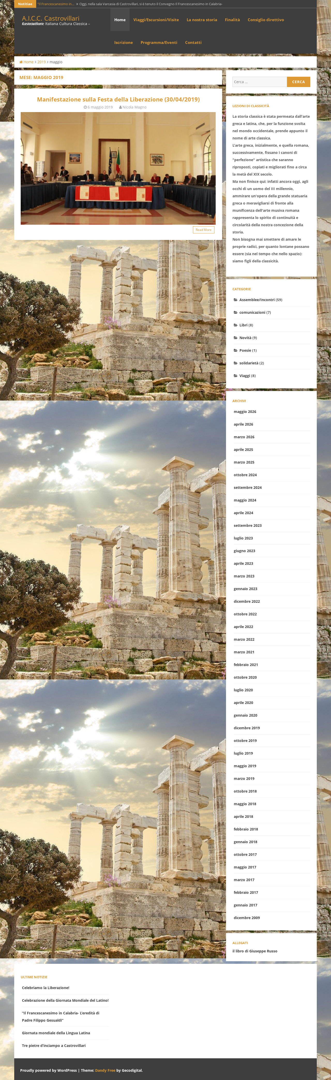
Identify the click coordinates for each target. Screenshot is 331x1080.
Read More (204, 230)
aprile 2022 (243, 626)
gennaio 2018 (245, 841)
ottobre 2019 (245, 740)
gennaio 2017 (245, 905)
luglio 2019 (243, 753)
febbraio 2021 (246, 664)
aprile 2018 (243, 816)
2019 (41, 61)
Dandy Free (105, 1070)
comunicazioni (252, 312)
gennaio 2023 (245, 588)
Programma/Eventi (159, 42)
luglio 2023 (243, 538)
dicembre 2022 (247, 601)
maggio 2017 (245, 867)
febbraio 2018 (246, 829)
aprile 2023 (243, 563)
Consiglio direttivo (266, 19)
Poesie (245, 350)
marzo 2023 (244, 576)
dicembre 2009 (247, 917)
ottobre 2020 (245, 677)
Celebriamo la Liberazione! (45, 987)
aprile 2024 (243, 512)
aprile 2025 (243, 449)
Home (120, 19)
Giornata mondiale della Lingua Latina (56, 1032)
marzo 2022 (244, 639)
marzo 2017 (244, 879)
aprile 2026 (243, 424)
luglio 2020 (243, 689)
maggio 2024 (245, 500)
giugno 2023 (244, 550)
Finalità (232, 19)
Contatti (193, 42)
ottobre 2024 (245, 474)
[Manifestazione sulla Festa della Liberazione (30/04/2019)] (118, 168)
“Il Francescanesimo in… (55, 4)
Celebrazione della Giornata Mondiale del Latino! (65, 1000)
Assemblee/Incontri (257, 299)
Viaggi (244, 375)
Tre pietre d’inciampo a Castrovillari (54, 1045)
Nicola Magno (134, 107)
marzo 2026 (244, 436)
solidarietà (248, 363)
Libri (243, 325)
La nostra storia (202, 19)
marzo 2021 (244, 651)
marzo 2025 (244, 462)
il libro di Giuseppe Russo (254, 951)
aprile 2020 (243, 702)
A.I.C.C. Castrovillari (50, 18)
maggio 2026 (245, 411)
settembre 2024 (248, 487)
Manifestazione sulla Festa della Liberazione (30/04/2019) (118, 99)
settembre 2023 (248, 525)
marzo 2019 (244, 778)
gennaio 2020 (245, 715)
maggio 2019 (245, 765)
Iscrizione (123, 42)
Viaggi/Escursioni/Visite (156, 19)
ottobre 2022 (245, 614)
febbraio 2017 (246, 892)
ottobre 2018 (245, 791)
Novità (245, 337)
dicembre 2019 (247, 727)
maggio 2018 (245, 803)
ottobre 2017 (245, 854)
